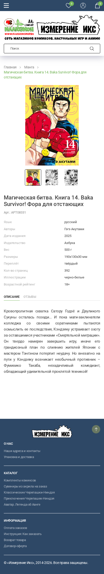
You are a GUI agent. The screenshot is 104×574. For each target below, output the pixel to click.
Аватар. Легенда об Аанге (22, 504)
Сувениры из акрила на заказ (25, 486)
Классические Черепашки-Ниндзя (29, 492)
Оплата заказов (15, 528)
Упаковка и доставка (19, 457)
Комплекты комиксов (20, 480)
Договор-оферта (15, 546)
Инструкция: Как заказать (23, 534)
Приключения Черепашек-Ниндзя (29, 498)
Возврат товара (15, 540)
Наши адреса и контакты (22, 451)
